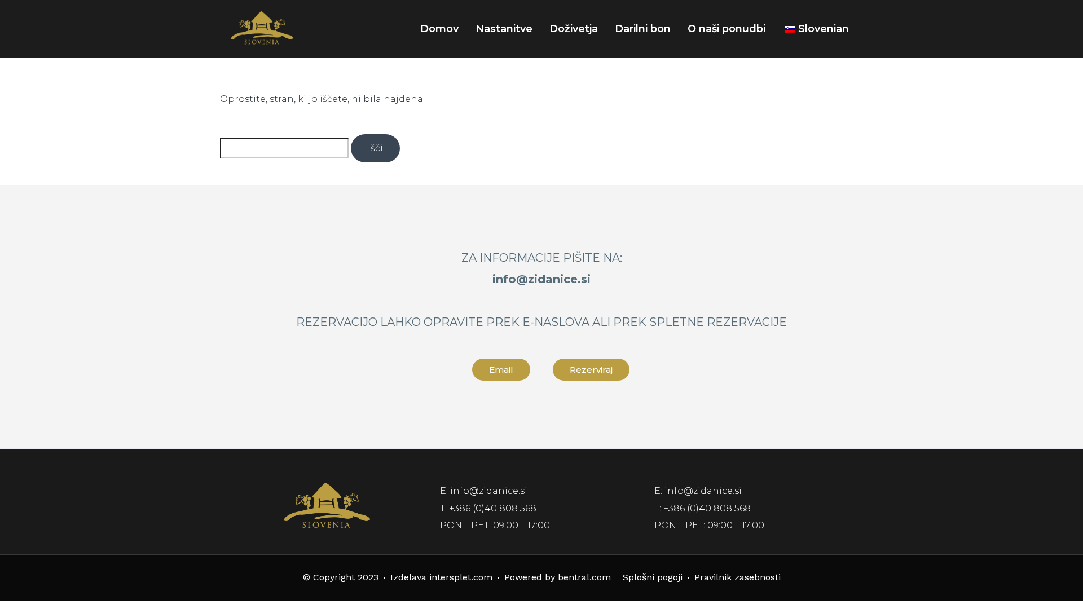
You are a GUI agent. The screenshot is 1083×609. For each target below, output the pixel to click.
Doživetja (573, 29)
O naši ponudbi (726, 29)
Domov (439, 29)
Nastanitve (504, 29)
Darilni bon (643, 29)
